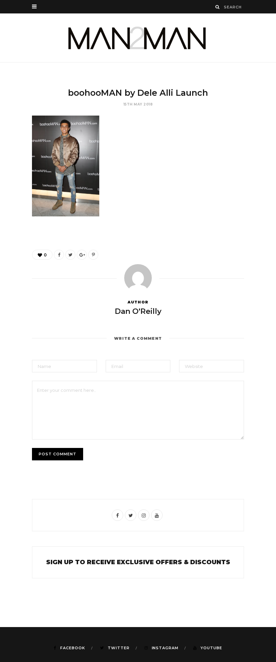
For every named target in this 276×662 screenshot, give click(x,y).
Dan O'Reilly (138, 311)
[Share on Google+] (82, 255)
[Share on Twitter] (70, 255)
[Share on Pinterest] (93, 255)
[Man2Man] (138, 37)
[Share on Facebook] (59, 255)
